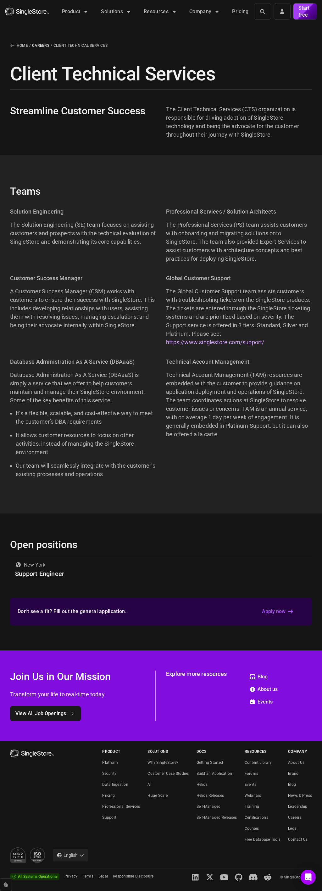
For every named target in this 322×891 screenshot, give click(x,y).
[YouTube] (224, 877)
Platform (110, 762)
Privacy (71, 876)
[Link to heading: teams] (5, 191)
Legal (292, 828)
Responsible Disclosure (133, 876)
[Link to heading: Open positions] (5, 545)
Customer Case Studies (168, 773)
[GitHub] (238, 877)
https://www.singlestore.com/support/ (215, 342)
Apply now (274, 611)
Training (252, 806)
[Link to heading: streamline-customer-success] (5, 111)
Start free (303, 11)
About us (268, 689)
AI (149, 784)
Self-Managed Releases (217, 817)
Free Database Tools (263, 839)
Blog (263, 677)
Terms (88, 876)
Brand (293, 773)
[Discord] (253, 877)
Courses (252, 828)
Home (22, 45)
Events (265, 702)
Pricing (108, 795)
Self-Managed (209, 806)
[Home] (27, 11)
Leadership (297, 806)
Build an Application (214, 773)
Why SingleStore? (162, 762)
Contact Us (298, 839)
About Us (296, 762)
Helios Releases (210, 795)
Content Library (258, 762)
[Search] (262, 11)
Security (109, 773)
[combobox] (70, 855)
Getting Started (210, 762)
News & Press (300, 795)
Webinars (253, 795)
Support (109, 817)
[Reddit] (267, 877)
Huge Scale (157, 795)
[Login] (282, 11)
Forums (251, 773)
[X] (209, 877)
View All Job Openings (40, 713)
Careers (40, 45)
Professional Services (121, 806)
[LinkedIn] (195, 877)
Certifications (256, 817)
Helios (202, 784)
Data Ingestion (115, 784)
